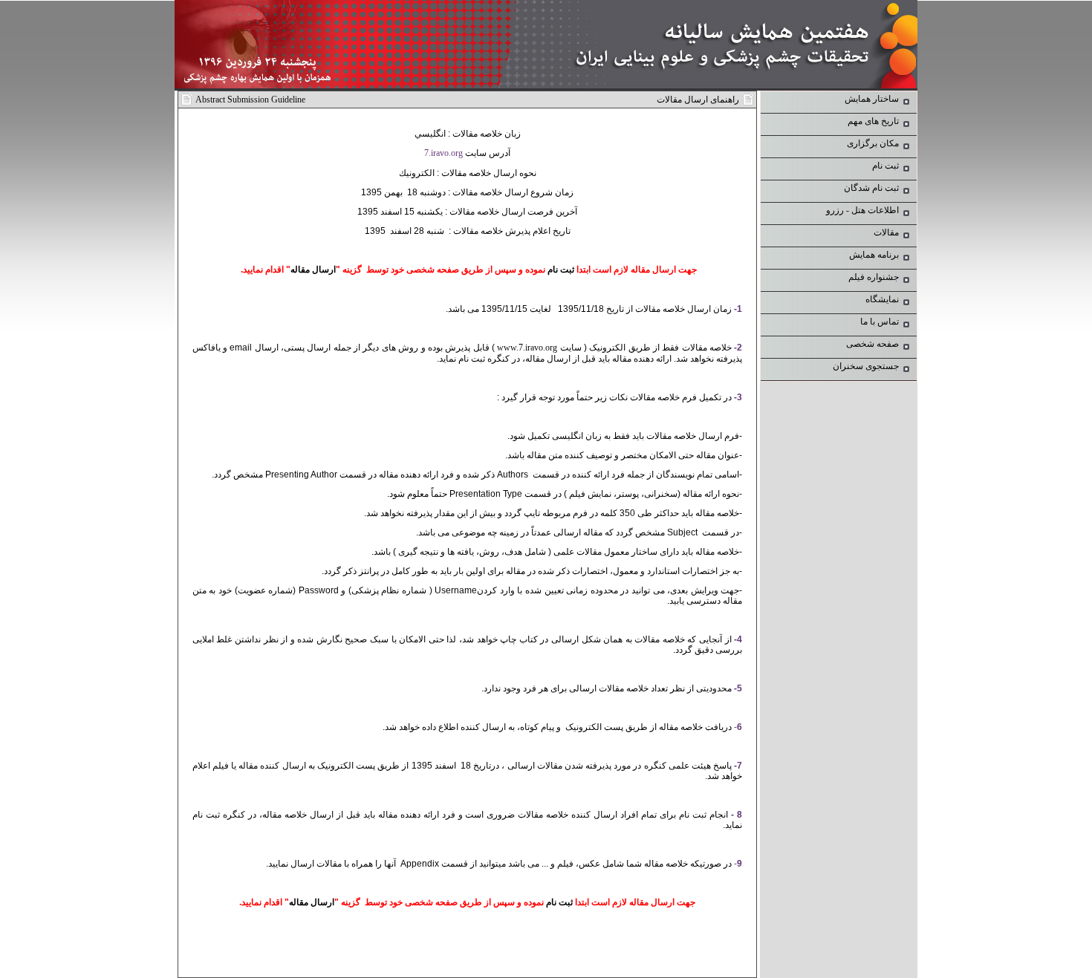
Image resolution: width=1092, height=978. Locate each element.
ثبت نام (560, 269)
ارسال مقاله (313, 269)
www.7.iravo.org (527, 347)
